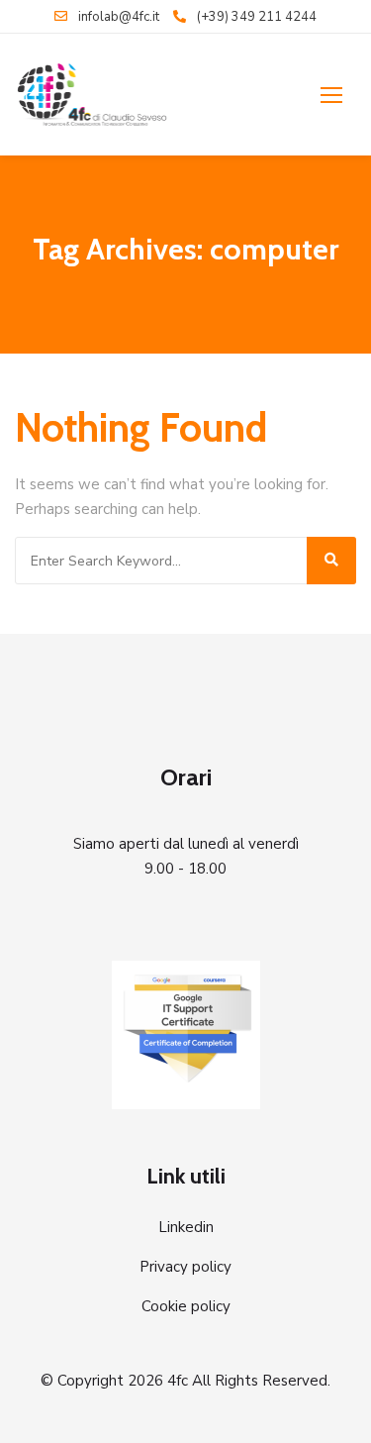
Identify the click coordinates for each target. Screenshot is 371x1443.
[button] (331, 94)
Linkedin (186, 1227)
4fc (177, 1381)
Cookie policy (186, 1306)
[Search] (331, 560)
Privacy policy (185, 1267)
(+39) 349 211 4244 (257, 17)
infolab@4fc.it (118, 17)
